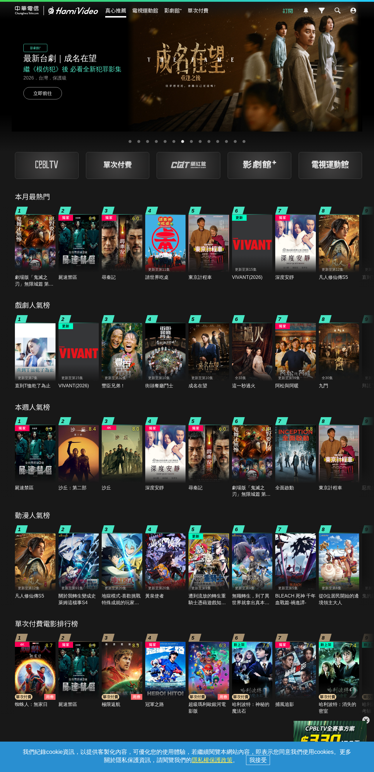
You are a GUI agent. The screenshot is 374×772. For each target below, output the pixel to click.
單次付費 (198, 10)
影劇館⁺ (173, 10)
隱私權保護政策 (212, 760)
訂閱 (288, 10)
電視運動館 (145, 10)
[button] (130, 141)
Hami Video (56, 10)
